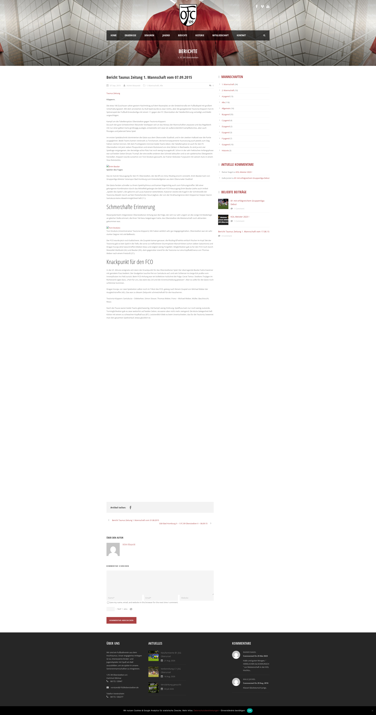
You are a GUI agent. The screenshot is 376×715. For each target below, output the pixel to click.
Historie (199, 35)
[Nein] (372, 710)
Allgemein (226, 108)
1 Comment (239, 208)
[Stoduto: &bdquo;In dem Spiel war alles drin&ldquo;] (113, 227)
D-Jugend (226, 126)
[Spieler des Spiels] (113, 166)
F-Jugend (225, 138)
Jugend (166, 35)
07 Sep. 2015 (115, 85)
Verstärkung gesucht (171, 684)
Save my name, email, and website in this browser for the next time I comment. (143, 602)
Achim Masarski (133, 85)
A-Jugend (226, 96)
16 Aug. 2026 (169, 676)
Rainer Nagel (249, 652)
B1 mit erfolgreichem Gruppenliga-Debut (252, 178)
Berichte (182, 35)
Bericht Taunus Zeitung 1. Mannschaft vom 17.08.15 (243, 231)
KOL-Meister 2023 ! (244, 172)
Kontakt (241, 35)
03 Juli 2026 (169, 689)
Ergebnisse (130, 35)
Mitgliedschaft (220, 35)
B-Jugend (226, 114)
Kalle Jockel (249, 679)
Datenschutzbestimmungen (206, 710)
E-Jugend (225, 132)
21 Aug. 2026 (169, 660)
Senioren (149, 35)
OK (249, 710)
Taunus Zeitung (113, 93)
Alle (161, 85)
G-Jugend (226, 144)
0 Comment (227, 236)
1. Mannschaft (153, 85)
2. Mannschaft (228, 90)
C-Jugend (226, 120)
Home (113, 35)
